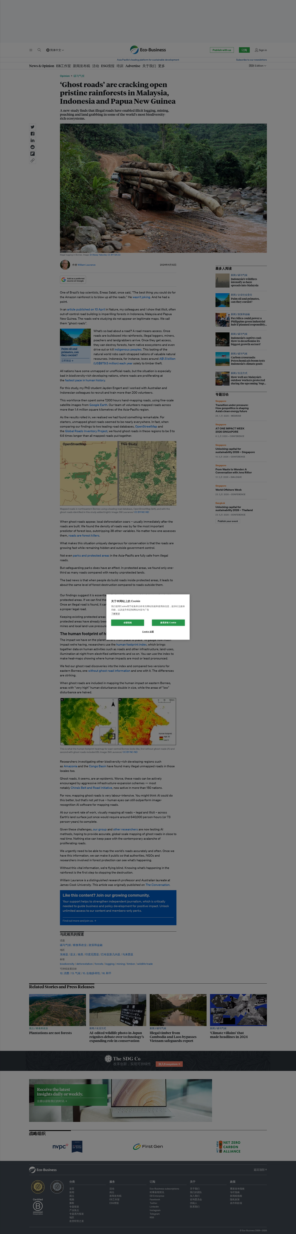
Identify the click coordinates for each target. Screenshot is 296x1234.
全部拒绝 (128, 622)
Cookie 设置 (148, 632)
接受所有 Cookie (168, 622)
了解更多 (115, 613)
